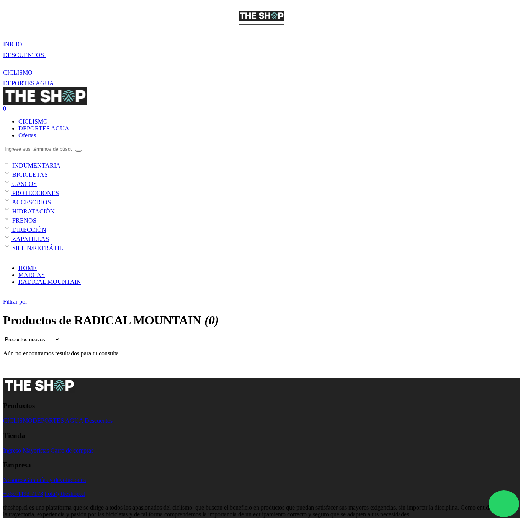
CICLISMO (18, 72)
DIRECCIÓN (28, 229)
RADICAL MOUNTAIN (49, 281)
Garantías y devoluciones (55, 480)
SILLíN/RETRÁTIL (37, 248)
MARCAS (31, 275)
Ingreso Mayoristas (26, 450)
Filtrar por (15, 301)
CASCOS (24, 184)
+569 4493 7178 (23, 493)
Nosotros (14, 480)
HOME (27, 268)
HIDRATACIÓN (33, 211)
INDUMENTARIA (35, 165)
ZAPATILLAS (30, 239)
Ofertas (27, 135)
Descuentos (99, 420)
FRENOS (23, 220)
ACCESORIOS (31, 202)
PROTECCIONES (35, 193)
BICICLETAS (29, 174)
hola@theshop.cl (65, 493)
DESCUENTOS (24, 55)
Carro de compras (72, 450)
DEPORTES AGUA (28, 83)
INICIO (13, 44)
